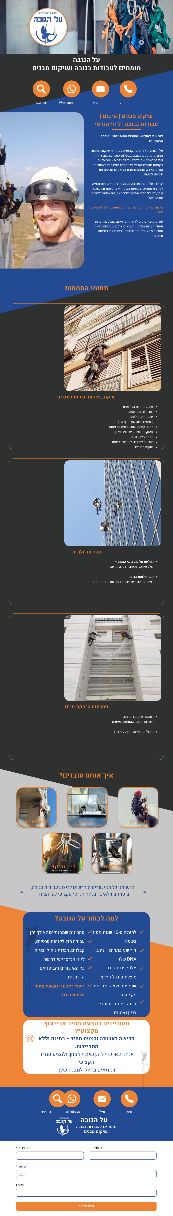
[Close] (41, 89)
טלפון (21, 1166)
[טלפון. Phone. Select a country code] (23, 1174)
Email (20, 1185)
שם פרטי (23, 1148)
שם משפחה (96, 1148)
